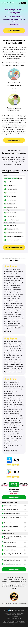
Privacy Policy (10, 618)
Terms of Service (20, 622)
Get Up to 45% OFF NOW (14, 247)
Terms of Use (18, 618)
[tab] (4, 484)
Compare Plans (14, 31)
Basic (4, 484)
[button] (19, 3)
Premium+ (23, 484)
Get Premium (14, 497)
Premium (14, 484)
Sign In (24, 3)
